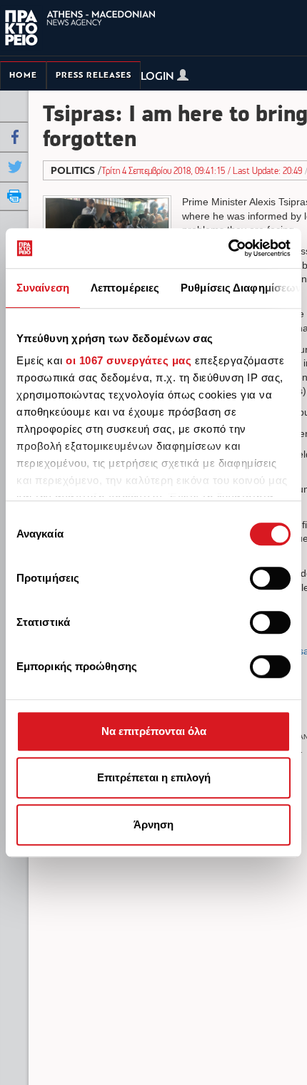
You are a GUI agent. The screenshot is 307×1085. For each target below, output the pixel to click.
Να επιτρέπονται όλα (153, 731)
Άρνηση (153, 824)
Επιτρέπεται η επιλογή (154, 777)
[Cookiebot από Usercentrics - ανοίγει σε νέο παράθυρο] (228, 248)
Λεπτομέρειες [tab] (125, 288)
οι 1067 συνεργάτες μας (128, 360)
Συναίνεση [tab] (42, 288)
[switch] (270, 578)
